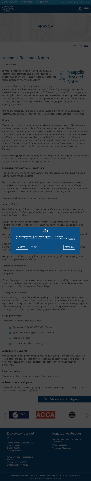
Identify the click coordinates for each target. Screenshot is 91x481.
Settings (69, 247)
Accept (21, 247)
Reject (34, 247)
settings (72, 239)
